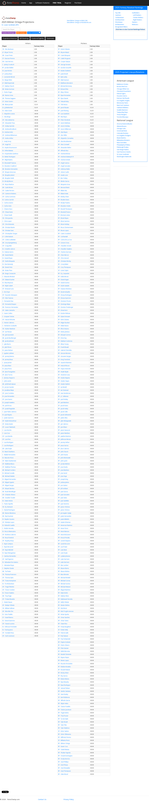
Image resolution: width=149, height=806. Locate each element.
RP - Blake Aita (62, 190)
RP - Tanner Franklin (64, 706)
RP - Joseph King (63, 479)
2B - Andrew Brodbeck (9, 129)
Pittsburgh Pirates (123, 147)
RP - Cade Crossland (64, 233)
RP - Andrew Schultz (64, 160)
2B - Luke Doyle (7, 449)
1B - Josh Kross (6, 405)
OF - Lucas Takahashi (8, 427)
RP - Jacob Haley (63, 409)
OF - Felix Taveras (7, 298)
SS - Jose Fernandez (8, 396)
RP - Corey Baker (63, 264)
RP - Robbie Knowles (64, 667)
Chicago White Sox (123, 89)
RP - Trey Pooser (63, 716)
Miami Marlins (121, 138)
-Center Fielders (137, 17)
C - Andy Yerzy (6, 141)
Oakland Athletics (122, 107)
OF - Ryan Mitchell (7, 550)
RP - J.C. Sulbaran (63, 396)
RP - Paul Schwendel (64, 639)
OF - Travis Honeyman (9, 581)
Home (23, 3)
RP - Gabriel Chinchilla (65, 350)
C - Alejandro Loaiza (8, 114)
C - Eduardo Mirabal (8, 276)
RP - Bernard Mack (63, 187)
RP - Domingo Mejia (64, 304)
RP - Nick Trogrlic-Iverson (66, 611)
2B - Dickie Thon (7, 270)
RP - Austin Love (63, 175)
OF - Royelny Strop (8, 541)
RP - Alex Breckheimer (65, 141)
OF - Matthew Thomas (9, 467)
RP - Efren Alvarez (63, 329)
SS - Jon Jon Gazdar (8, 387)
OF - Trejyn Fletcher (8, 587)
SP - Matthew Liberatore (65, 83)
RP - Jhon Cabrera (63, 449)
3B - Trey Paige (6, 596)
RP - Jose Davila (63, 467)
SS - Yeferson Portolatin (9, 627)
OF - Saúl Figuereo (7, 559)
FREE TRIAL (57, 3)
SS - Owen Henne (7, 501)
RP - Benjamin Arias (64, 184)
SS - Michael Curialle (8, 473)
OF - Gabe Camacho (8, 310)
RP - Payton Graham (64, 642)
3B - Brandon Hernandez (10, 169)
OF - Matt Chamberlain (9, 461)
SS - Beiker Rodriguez (8, 157)
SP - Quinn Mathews (64, 123)
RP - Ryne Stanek (63, 98)
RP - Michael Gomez (64, 584)
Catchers (118, 15)
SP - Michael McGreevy (65, 86)
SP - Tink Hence (62, 104)
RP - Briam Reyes (63, 218)
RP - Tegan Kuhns (63, 713)
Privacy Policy (68, 799)
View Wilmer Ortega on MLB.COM (77, 21)
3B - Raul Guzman (7, 516)
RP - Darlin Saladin (63, 286)
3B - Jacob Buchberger (9, 338)
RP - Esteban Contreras (65, 341)
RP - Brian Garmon (63, 221)
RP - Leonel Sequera (64, 541)
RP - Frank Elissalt (63, 347)
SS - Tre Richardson (8, 584)
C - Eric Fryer (6, 292)
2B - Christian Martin (8, 227)
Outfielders (136, 13)
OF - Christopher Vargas (9, 233)
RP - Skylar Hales (63, 703)
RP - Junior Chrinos (63, 510)
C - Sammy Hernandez (9, 556)
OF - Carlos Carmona (8, 197)
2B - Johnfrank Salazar (9, 384)
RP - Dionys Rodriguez (65, 295)
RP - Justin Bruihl (63, 74)
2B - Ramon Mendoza (8, 513)
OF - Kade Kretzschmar (9, 421)
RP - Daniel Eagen (63, 280)
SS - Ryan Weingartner (9, 553)
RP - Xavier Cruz (63, 746)
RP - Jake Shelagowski (64, 421)
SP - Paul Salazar (63, 636)
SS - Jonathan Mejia (8, 390)
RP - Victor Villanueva (64, 734)
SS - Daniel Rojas (7, 258)
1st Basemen (119, 17)
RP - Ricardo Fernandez (65, 664)
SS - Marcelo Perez (8, 458)
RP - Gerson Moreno (64, 353)
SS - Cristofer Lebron (8, 249)
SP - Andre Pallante (64, 49)
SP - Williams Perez (64, 740)
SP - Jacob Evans (63, 405)
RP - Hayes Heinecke (64, 369)
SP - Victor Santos (63, 731)
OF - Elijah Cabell (7, 286)
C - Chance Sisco (7, 209)
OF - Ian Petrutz (7, 332)
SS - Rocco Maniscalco (9, 531)
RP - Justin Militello (63, 519)
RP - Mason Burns (63, 568)
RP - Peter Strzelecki (64, 120)
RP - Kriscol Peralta (64, 538)
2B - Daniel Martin (7, 255)
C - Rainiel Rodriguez (8, 510)
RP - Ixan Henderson (64, 393)
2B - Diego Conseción (9, 273)
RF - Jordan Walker (8, 68)
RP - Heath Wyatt (63, 372)
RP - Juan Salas (62, 498)
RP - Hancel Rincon (63, 366)
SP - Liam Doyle (63, 553)
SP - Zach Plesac (63, 765)
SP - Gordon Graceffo (64, 68)
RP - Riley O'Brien (63, 92)
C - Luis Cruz (6, 433)
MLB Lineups (21, 33)
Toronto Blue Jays (122, 117)
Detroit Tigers (121, 94)
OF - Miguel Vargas (8, 485)
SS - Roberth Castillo (8, 525)
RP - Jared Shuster (63, 107)
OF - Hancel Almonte (8, 319)
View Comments (33, 33)
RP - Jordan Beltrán (64, 464)
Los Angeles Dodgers (124, 135)
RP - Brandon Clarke (64, 206)
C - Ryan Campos (7, 544)
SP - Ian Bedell (62, 387)
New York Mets (122, 143)
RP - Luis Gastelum (63, 114)
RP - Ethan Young (63, 344)
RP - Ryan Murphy (63, 682)
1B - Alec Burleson (8, 49)
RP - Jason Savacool (64, 430)
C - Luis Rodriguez (7, 442)
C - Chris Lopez (7, 221)
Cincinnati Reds (122, 131)
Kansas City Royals (123, 98)
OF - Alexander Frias (8, 123)
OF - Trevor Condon (8, 590)
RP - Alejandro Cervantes (65, 138)
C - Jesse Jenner (7, 362)
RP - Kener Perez (63, 528)
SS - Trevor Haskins (8, 593)
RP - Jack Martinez (63, 402)
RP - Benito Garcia (63, 181)
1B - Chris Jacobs (7, 218)
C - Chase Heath (7, 215)
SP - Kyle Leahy (62, 77)
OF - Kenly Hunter (7, 424)
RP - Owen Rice (62, 624)
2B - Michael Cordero (8, 470)
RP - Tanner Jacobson (64, 710)
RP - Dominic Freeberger (65, 307)
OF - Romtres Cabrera (9, 535)
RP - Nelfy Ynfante (63, 602)
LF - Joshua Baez (7, 74)
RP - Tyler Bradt (63, 722)
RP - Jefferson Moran (64, 439)
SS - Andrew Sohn (7, 132)
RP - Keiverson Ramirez (65, 525)
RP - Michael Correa (64, 581)
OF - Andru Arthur (7, 138)
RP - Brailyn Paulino (64, 203)
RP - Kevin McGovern (64, 535)
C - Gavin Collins (7, 313)
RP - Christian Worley (64, 261)
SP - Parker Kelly (63, 630)
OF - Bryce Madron (8, 184)
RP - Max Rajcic (62, 117)
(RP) (17, 25)
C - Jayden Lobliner (8, 353)
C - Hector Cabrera (8, 323)
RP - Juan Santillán (63, 501)
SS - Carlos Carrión (8, 200)
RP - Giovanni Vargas (64, 356)
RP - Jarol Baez (62, 427)
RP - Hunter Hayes (63, 381)
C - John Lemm (6, 381)
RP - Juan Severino (63, 504)
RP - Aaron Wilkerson (64, 129)
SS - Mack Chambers (8, 452)
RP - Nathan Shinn (63, 596)
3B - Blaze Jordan (7, 104)
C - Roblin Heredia (8, 528)
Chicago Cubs (121, 128)
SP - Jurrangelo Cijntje (64, 513)
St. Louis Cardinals (8, 25)
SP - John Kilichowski (64, 458)
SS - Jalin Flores (6, 347)
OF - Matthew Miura (8, 464)
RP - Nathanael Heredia (65, 599)
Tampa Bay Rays (122, 112)
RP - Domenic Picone (64, 301)
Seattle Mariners (122, 110)
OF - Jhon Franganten (8, 372)
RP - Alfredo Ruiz (63, 151)
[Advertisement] (41, 10)
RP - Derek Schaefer (64, 292)
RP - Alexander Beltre (64, 147)
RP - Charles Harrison (64, 252)
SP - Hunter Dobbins (64, 71)
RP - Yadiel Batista (63, 749)
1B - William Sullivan (8, 608)
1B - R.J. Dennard (7, 507)
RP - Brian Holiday (63, 224)
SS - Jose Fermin (7, 71)
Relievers (135, 24)
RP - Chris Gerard (63, 258)
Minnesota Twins (122, 103)
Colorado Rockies (122, 133)
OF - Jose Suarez (7, 399)
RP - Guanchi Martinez (64, 362)
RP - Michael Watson (64, 587)
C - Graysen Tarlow (8, 316)
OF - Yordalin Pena (8, 633)
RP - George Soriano (64, 64)
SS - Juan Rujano (7, 415)
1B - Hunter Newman (8, 329)
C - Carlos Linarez (7, 203)
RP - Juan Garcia (63, 492)
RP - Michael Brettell (64, 578)
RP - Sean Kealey (63, 694)
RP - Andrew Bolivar (64, 154)
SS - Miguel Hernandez (9, 479)
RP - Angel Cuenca (63, 163)
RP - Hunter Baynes (64, 378)
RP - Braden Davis (63, 200)
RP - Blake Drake (63, 194)
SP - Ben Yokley (62, 178)
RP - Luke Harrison (63, 559)
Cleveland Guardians (124, 91)
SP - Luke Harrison (63, 562)
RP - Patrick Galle (63, 633)
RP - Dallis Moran (63, 276)
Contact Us (42, 799)
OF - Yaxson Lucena (8, 624)
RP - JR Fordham (63, 488)
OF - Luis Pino (6, 439)
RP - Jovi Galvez (62, 485)
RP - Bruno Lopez (63, 230)
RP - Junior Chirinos (64, 507)
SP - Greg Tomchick (64, 359)
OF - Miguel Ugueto (8, 482)
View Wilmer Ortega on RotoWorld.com (79, 22)
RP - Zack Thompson (64, 771)
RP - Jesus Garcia (63, 445)
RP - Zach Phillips (63, 762)
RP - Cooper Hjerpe (64, 61)
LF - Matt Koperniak (8, 83)
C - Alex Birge (6, 117)
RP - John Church (63, 452)
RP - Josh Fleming (63, 111)
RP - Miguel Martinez (64, 590)
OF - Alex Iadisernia (8, 120)
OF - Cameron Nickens (9, 194)
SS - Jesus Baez (6, 366)
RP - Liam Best (62, 550)
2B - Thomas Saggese (8, 98)
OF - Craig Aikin (7, 246)
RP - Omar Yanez (63, 621)
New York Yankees (123, 105)
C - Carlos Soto (6, 206)
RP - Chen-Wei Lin (63, 255)
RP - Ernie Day (62, 338)
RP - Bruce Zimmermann (65, 227)
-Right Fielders (137, 20)
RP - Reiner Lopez (63, 660)
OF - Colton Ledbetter (9, 240)
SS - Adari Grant (7, 111)
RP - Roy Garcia (62, 676)
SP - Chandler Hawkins (65, 249)
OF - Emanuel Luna (8, 289)
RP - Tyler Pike (62, 725)
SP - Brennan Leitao (64, 215)
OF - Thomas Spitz (7, 578)
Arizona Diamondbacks (124, 124)
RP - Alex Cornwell (63, 144)
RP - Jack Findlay (63, 399)
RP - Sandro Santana (64, 691)
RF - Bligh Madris (7, 160)
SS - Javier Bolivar (7, 350)
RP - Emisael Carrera (64, 335)
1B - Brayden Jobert (8, 175)
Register (68, 3)
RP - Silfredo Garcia (64, 700)
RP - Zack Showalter (64, 768)
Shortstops (118, 22)
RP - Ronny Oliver (63, 673)
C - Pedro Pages (7, 92)
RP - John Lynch (62, 461)
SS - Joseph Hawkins (8, 402)
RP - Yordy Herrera (64, 759)
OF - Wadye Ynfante (8, 605)
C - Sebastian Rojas (8, 565)
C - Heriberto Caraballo (9, 326)
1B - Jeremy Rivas (7, 359)
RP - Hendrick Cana (64, 375)
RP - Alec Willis (62, 135)
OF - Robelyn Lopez (8, 522)
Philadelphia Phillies (123, 145)
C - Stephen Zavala (8, 568)
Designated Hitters (121, 27)
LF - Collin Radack (7, 237)
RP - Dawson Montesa (64, 289)
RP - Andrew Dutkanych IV (66, 157)
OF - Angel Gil (6, 144)
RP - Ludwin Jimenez (64, 556)
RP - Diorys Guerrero (64, 298)
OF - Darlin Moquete (8, 261)
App (30, 3)
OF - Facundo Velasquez (9, 295)
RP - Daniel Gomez (63, 283)
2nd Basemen (119, 20)
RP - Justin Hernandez (64, 516)
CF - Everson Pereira (8, 58)
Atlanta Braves (122, 126)
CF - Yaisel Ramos (7, 617)
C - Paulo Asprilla (7, 504)
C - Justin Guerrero (8, 418)
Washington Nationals (124, 157)
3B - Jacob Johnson (8, 341)
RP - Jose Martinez (63, 470)
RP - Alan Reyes (62, 132)
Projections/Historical (10, 38)
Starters (134, 22)
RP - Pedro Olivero (63, 645)
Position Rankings (8, 33)
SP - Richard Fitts (63, 89)
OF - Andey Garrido (8, 126)
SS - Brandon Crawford (9, 166)
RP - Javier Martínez (64, 433)
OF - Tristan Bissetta (8, 599)
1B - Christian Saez (8, 230)
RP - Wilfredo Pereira (64, 737)
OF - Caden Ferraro (8, 190)
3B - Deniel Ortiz (7, 267)
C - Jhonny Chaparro (8, 378)
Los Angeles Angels (123, 101)
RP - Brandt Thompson (65, 209)
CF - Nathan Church (8, 86)
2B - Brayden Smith (8, 178)
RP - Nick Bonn (62, 608)
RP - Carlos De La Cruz (65, 240)
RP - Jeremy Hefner (64, 442)
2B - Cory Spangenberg (9, 243)
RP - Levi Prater (62, 547)
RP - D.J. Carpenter (63, 273)
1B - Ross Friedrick (8, 538)
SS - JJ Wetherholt (7, 107)
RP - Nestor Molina (63, 605)
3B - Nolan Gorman (8, 89)
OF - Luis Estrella (7, 436)
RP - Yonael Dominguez (65, 756)
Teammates (50, 38)
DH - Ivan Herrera (7, 61)
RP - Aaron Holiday (64, 126)
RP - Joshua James (63, 482)
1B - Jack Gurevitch (8, 335)
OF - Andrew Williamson (9, 135)
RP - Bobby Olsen (63, 197)
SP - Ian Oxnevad (63, 390)
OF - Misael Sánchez (8, 488)
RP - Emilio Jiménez (64, 332)
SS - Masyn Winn (7, 80)
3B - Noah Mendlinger (9, 492)
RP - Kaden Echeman (64, 522)
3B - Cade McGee (7, 187)
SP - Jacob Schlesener (64, 415)
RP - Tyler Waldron (63, 728)
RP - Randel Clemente (64, 654)
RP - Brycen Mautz (63, 52)
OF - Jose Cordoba (8, 393)
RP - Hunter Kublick (64, 384)
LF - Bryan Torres (7, 52)
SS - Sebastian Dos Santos (10, 562)
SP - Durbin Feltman (64, 313)
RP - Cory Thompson (64, 267)
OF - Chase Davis (7, 212)
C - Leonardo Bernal (8, 77)
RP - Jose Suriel (62, 473)
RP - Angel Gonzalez (64, 166)
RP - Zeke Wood (63, 774)
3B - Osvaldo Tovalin (8, 498)
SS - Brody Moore (7, 181)
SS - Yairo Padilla (7, 614)
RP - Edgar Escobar (64, 323)
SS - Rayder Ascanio (8, 519)
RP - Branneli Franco (64, 212)
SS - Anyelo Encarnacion (9, 147)
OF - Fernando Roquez (9, 304)
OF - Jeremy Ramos (8, 356)
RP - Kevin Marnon (63, 531)
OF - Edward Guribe (8, 280)
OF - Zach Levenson (8, 636)
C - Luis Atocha (6, 430)
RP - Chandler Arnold (64, 246)
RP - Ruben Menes (63, 679)
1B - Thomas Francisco (9, 574)
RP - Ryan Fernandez (64, 95)
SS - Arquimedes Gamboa (10, 154)
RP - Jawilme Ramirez (64, 436)
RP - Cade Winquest (64, 55)
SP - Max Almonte (63, 574)
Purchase (77, 3)
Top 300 (117, 13)
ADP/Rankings (24, 38)
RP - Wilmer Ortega (64, 743)
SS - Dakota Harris (7, 252)
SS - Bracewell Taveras (9, 163)
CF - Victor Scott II (7, 101)
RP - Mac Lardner (63, 565)
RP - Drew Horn (63, 310)
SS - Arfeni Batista (7, 151)
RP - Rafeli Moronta (64, 651)
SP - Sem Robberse (64, 697)
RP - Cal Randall (63, 237)
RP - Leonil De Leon (64, 544)
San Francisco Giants (124, 152)
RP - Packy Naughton (64, 627)
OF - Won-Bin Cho (7, 611)
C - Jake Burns (6, 344)
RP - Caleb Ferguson (64, 58)
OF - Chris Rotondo (8, 224)
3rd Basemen (119, 24)
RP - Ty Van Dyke (63, 719)
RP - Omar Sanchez (64, 617)
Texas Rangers (122, 114)
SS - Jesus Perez (7, 369)
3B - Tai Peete (6, 571)
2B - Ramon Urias (7, 95)
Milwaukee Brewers (123, 140)
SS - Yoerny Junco (7, 630)
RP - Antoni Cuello (63, 172)
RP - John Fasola (63, 455)
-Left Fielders (136, 15)
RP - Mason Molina (63, 571)
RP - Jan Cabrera (63, 424)
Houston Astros (122, 96)
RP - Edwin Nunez (63, 326)
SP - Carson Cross (63, 243)
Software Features (42, 3)
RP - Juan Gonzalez (63, 495)
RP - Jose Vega (62, 476)
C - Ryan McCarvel (7, 547)
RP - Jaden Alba (62, 418)
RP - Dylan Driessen (64, 316)
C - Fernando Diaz (7, 301)
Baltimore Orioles (122, 84)
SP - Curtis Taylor (63, 270)
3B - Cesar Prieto (7, 55)
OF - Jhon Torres (7, 375)
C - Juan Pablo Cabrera (9, 412)
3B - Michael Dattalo (8, 476)
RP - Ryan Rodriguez (64, 685)
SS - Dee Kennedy (7, 264)
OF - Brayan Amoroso (9, 172)
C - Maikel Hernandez (8, 455)
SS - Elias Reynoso (7, 283)
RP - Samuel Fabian (64, 688)
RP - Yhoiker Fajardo (64, 753)
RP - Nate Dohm (63, 593)
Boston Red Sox (122, 86)
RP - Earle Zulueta (63, 319)
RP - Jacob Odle (63, 412)
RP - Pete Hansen (63, 648)
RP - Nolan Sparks (63, 614)
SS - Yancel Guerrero (8, 621)
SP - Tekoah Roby (63, 101)
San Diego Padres (123, 150)
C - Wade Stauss (7, 602)
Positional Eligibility (37, 38)
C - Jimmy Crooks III (8, 64)
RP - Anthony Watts (64, 169)
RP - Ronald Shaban (64, 670)
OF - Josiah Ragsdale (8, 409)
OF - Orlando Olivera (8, 495)
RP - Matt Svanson (63, 80)
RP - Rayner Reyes (63, 657)
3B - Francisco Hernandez (10, 307)
